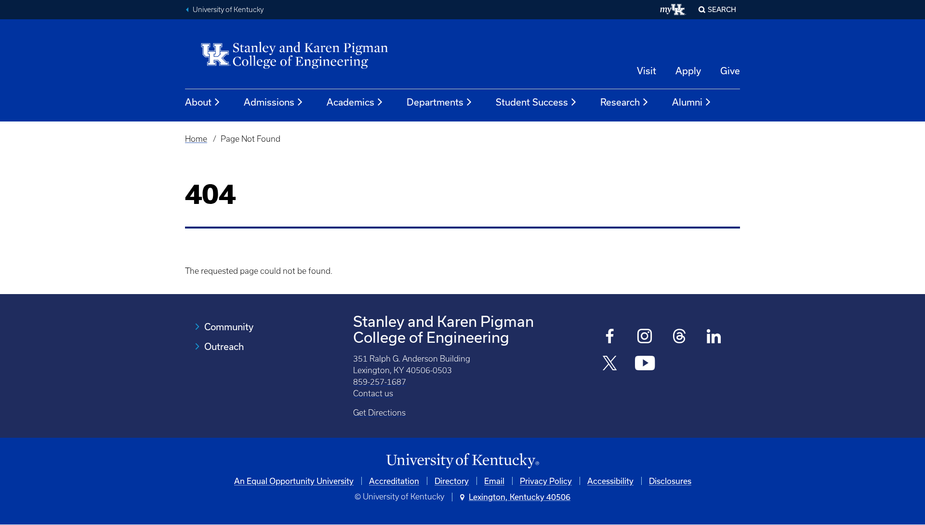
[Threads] (679, 337)
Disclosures (670, 480)
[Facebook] (610, 337)
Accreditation (394, 480)
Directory (452, 480)
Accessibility (610, 480)
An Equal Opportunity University (294, 480)
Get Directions (379, 412)
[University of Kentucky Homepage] (462, 461)
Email (494, 480)
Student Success (532, 102)
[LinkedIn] (714, 337)
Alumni (687, 102)
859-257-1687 (379, 381)
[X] (610, 364)
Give (730, 70)
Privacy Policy (546, 480)
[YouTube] (645, 364)
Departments (435, 102)
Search (722, 9)
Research (620, 102)
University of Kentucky (228, 9)
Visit (646, 70)
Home (196, 139)
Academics (350, 102)
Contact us (373, 393)
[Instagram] (645, 337)
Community (228, 326)
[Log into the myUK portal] (673, 9)
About (198, 102)
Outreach (224, 346)
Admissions (269, 102)
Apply (688, 70)
